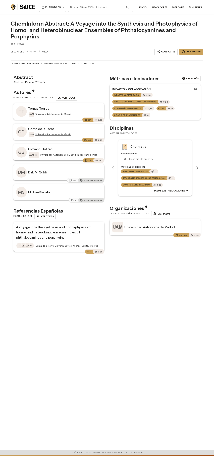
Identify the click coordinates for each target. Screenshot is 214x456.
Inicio (142, 7)
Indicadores (159, 7)
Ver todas (162, 214)
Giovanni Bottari (33, 63)
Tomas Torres (88, 63)
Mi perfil (195, 7)
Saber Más (190, 79)
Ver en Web (191, 52)
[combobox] (52, 7)
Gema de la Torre (18, 63)
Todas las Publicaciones (171, 190)
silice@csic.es (136, 452)
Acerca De (178, 7)
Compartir (166, 52)
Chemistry (138, 146)
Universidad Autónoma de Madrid (149, 227)
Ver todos (67, 98)
